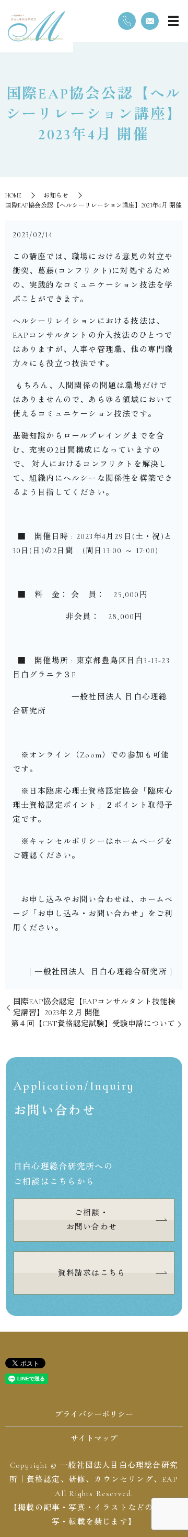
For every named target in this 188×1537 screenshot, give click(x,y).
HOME (13, 195)
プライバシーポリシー (94, 1414)
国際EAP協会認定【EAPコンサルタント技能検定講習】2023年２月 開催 (94, 1007)
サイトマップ (94, 1438)
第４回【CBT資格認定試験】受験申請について (93, 1023)
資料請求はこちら (92, 1273)
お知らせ (55, 195)
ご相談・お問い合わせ (91, 1220)
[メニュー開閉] (173, 21)
